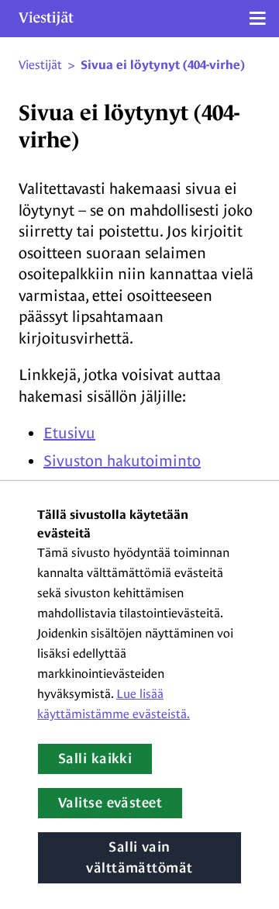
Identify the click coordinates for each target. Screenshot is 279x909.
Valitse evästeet (110, 802)
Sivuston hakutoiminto (122, 460)
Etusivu (69, 432)
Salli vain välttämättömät (139, 857)
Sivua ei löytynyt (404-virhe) (163, 65)
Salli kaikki (95, 758)
